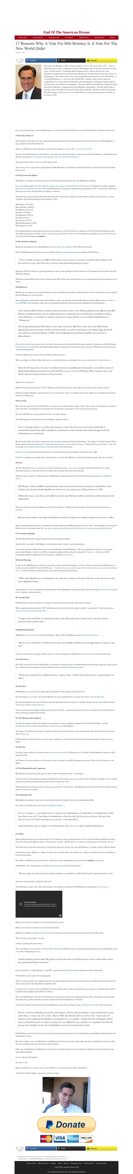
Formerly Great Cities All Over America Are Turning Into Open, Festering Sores (42, 1157)
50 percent (25, 734)
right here (40, 704)
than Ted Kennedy (97, 697)
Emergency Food (54, 37)
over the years (102, 887)
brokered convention (90, 1005)
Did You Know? (89, 1163)
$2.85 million (69, 970)
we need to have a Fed (83, 149)
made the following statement (87, 635)
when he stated (53, 393)
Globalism (19, 457)
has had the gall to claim (24, 347)
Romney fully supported (29, 167)
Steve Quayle (69, 37)
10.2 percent (68, 554)
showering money (55, 726)
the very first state (105, 589)
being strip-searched (58, 752)
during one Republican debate (51, 805)
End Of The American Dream (67, 32)
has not (77, 842)
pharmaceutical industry (24, 726)
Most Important (99, 37)
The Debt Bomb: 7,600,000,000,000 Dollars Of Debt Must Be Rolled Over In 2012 (42, 1159)
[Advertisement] (66, 14)
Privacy (66, 1163)
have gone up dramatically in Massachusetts (94, 360)
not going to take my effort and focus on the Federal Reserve (57, 157)
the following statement (68, 252)
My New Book (23, 37)
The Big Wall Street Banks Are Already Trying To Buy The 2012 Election (62, 186)
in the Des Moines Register (51, 949)
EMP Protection (84, 37)
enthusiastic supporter (64, 247)
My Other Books (38, 37)
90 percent (77, 981)
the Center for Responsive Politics (30, 188)
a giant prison (79, 779)
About (60, 1163)
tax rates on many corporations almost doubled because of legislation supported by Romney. (78, 528)
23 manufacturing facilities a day (38, 447)
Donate (112, 37)
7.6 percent (90, 552)
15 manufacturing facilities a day (56, 444)
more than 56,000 (26, 452)
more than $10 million (45, 933)
